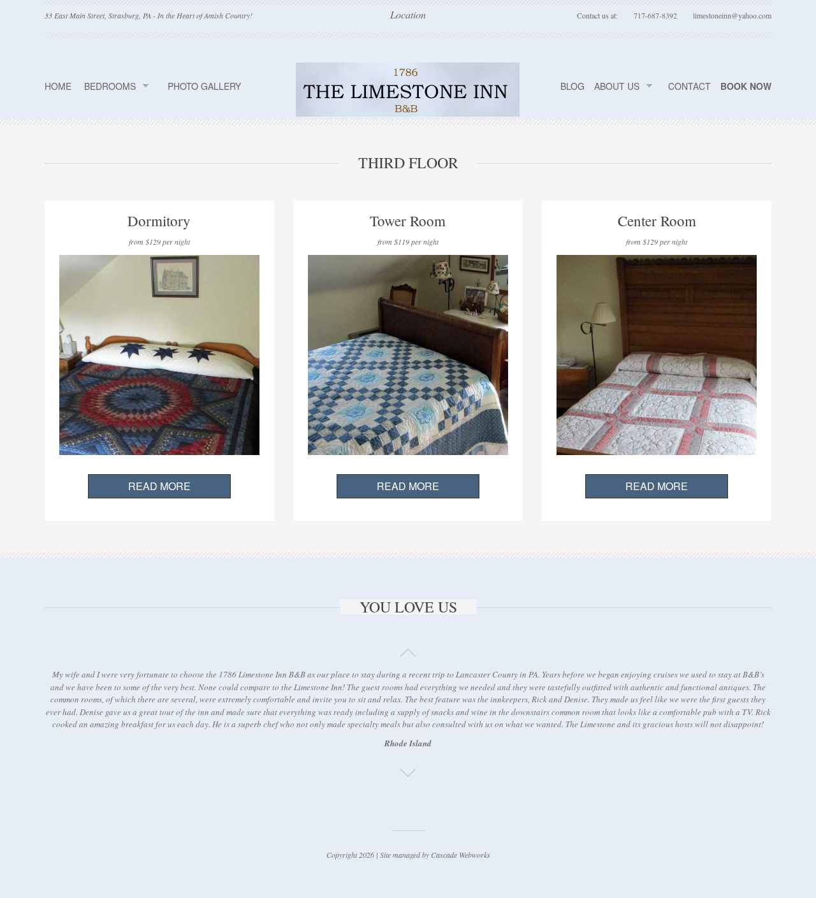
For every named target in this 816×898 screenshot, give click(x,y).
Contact (689, 86)
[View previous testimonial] (408, 649)
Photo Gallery (204, 86)
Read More (159, 486)
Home (58, 86)
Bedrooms (110, 86)
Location (408, 15)
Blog (572, 86)
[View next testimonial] (408, 769)
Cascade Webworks (460, 855)
